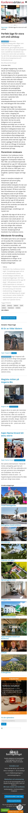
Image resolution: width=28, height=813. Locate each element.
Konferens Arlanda (13, 809)
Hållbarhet (16, 305)
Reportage (4, 27)
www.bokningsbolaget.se (14, 775)
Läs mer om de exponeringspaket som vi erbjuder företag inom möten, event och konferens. (14, 783)
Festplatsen (14, 791)
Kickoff (21, 305)
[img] (14, 695)
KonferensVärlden (18, 789)
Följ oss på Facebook (14, 801)
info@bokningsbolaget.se (16, 773)
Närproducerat (11, 307)
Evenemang (9, 305)
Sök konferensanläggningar (11, 808)
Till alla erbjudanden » (14, 713)
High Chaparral (6, 353)
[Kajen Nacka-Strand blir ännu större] (14, 448)
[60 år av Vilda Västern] (14, 341)
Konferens (4, 307)
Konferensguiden (8, 789)
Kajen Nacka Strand (7, 460)
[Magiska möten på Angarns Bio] (14, 394)
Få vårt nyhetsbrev (7, 717)
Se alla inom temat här (8, 318)
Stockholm (18, 307)
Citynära (3, 305)
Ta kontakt (5, 810)
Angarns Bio (5, 406)
